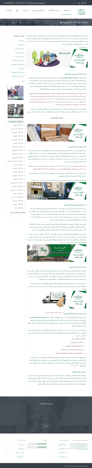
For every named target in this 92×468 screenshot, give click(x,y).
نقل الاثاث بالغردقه (17, 146)
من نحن (25, 10)
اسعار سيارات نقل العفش (17, 64)
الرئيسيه (66, 10)
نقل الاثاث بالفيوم (18, 179)
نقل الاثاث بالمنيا (18, 164)
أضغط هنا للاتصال (56, 118)
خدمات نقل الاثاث (53, 10)
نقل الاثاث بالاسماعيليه (16, 182)
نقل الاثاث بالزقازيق (17, 175)
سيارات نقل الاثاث (19, 56)
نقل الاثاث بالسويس (17, 139)
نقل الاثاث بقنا (19, 208)
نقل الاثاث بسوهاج (18, 186)
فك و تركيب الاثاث (19, 48)
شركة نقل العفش (49, 217)
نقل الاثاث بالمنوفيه (17, 150)
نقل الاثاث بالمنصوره (17, 132)
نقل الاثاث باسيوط (18, 157)
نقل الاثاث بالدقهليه (17, 154)
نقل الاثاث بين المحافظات (17, 72)
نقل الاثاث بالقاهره (17, 125)
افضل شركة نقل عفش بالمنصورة (62, 38)
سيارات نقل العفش (40, 237)
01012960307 (30, 41)
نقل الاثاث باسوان (18, 168)
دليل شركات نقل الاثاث (17, 76)
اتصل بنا (8, 10)
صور (17, 10)
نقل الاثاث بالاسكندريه (17, 128)
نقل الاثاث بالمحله (18, 136)
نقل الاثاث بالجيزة (18, 143)
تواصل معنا (20, 68)
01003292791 (34, 180)
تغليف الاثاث (20, 44)
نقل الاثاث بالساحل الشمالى (15, 161)
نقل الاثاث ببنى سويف (17, 190)
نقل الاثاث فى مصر (38, 10)
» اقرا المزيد (83, 47)
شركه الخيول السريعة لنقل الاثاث (65, 166)
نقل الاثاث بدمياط (18, 193)
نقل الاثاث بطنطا (18, 204)
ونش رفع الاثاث (19, 52)
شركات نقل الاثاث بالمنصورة (70, 102)
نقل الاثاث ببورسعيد (17, 200)
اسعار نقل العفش (64, 323)
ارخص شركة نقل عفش (17, 60)
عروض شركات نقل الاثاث (70, 330)
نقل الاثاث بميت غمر (17, 197)
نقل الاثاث (73, 159)
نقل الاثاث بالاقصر (18, 172)
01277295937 (49, 99)
